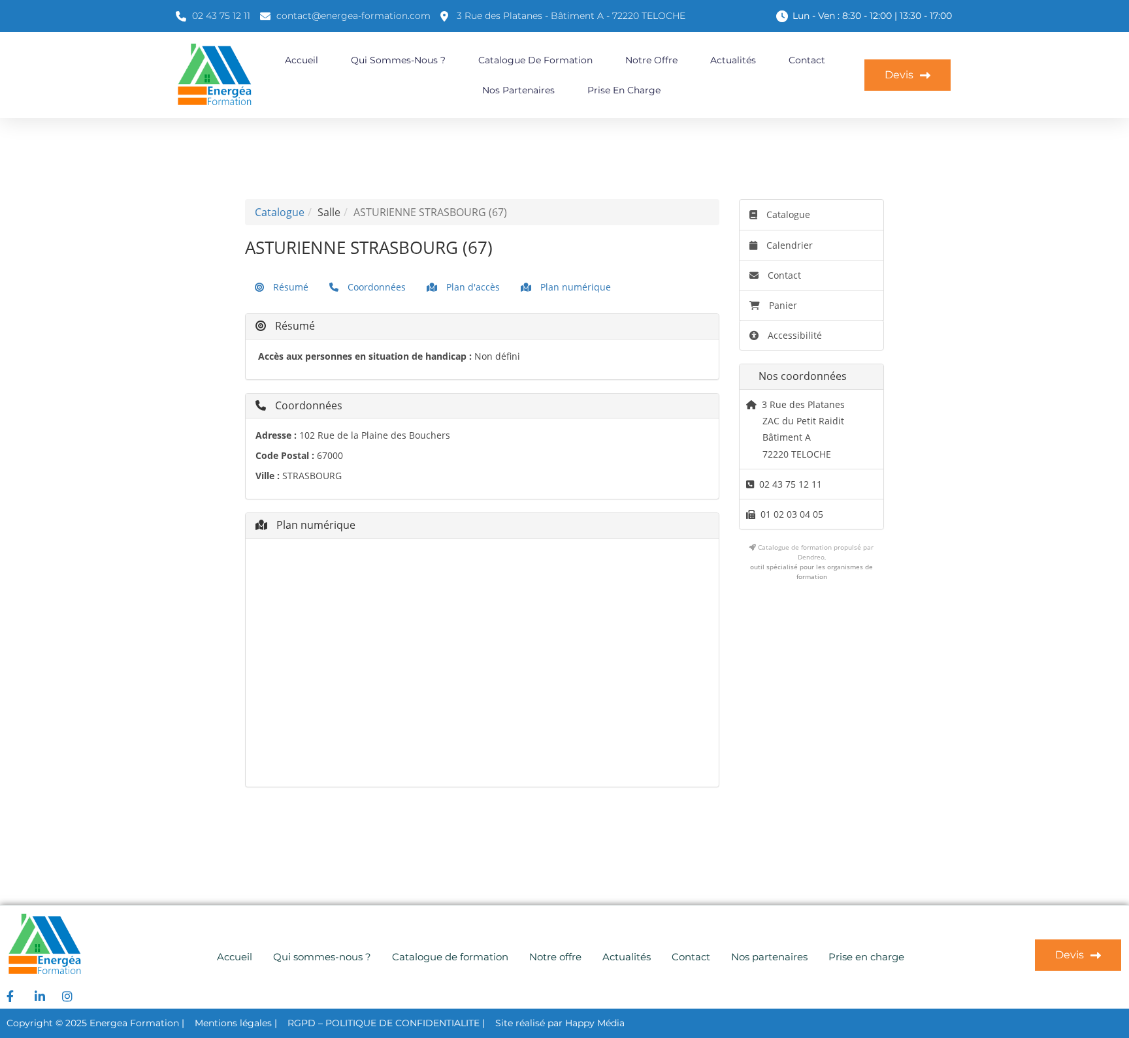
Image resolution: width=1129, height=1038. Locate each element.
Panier (783, 305)
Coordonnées (375, 287)
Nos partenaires (518, 90)
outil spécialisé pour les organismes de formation (811, 571)
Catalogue (279, 212)
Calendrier (788, 245)
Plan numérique (574, 287)
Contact (807, 60)
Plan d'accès (472, 287)
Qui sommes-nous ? (398, 60)
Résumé (289, 287)
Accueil (301, 60)
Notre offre (651, 60)
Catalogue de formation (535, 60)
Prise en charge (624, 90)
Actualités (733, 60)
